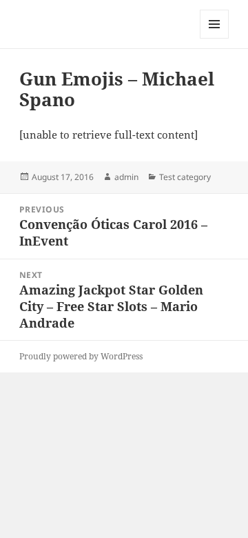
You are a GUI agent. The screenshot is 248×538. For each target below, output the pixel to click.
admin (126, 177)
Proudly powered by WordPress (81, 356)
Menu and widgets (214, 38)
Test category (185, 177)
